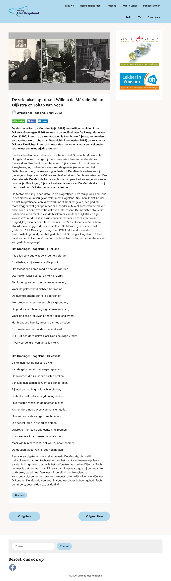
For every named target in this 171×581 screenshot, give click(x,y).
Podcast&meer (151, 5)
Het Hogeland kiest (90, 5)
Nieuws (69, 5)
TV (139, 17)
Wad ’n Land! (130, 5)
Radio (129, 17)
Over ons (153, 17)
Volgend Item (94, 516)
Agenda (112, 5)
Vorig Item (24, 516)
